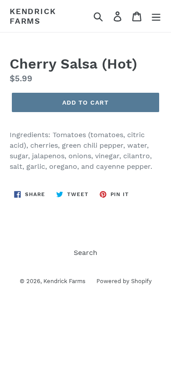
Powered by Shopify (124, 281)
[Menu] (156, 16)
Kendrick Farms (33, 16)
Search (85, 252)
